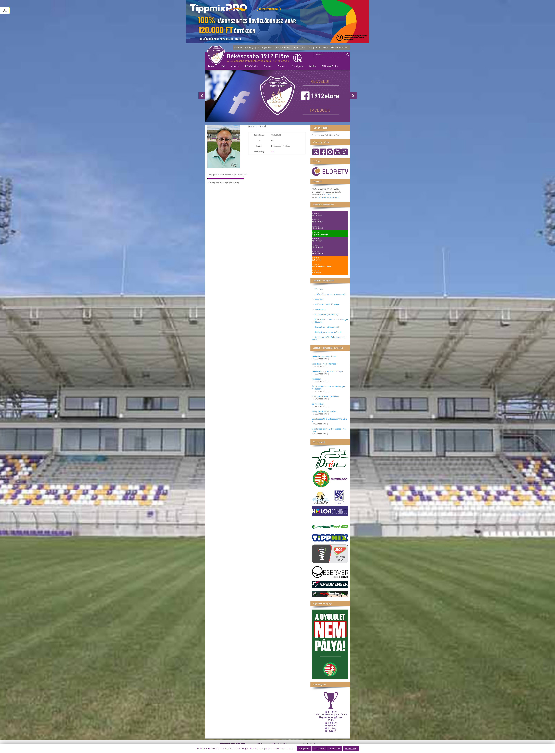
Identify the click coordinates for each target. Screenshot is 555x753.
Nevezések (319, 299)
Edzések (238, 47)
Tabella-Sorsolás (283, 47)
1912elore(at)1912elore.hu (329, 197)
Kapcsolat (299, 47)
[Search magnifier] (347, 54)
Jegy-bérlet (267, 47)
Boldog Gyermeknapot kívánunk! (328, 332)
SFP (325, 47)
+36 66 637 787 (328, 194)
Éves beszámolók (339, 47)
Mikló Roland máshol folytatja (327, 304)
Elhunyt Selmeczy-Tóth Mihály (326, 314)
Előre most (319, 289)
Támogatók (314, 47)
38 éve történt (320, 309)
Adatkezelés (350, 748)
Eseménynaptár (252, 47)
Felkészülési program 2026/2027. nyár (330, 294)
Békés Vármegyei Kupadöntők (327, 327)
